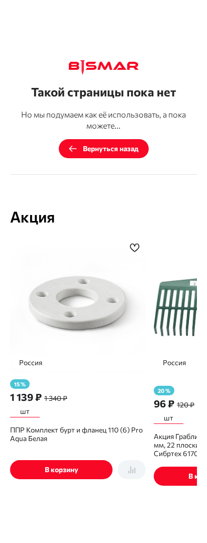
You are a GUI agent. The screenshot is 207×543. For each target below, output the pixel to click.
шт (25, 411)
